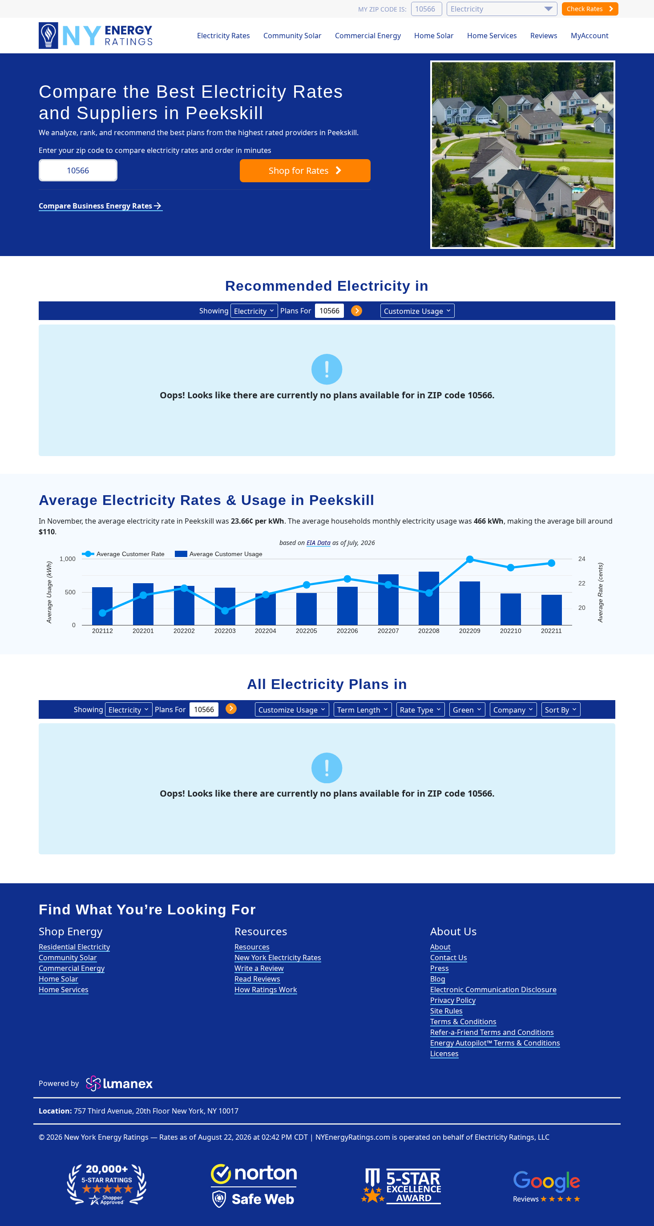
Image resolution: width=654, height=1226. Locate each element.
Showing (214, 311)
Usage (413, 311)
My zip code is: (382, 9)
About (440, 947)
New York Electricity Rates (277, 957)
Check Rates (586, 8)
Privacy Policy (453, 1000)
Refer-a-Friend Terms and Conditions (492, 1032)
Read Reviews (257, 979)
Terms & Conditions (463, 1021)
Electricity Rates (223, 35)
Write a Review (259, 968)
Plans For (295, 311)
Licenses (444, 1053)
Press (439, 968)
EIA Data (319, 542)
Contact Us (448, 957)
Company (509, 710)
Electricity (250, 311)
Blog (437, 979)
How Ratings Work (265, 989)
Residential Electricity (74, 947)
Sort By (557, 710)
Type (416, 710)
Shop (299, 170)
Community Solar (292, 35)
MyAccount (590, 35)
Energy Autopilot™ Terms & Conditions (495, 1043)
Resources (252, 947)
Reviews (543, 35)
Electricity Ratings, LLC (512, 1137)
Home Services (492, 35)
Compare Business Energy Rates (101, 205)
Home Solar (434, 35)
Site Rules (446, 1011)
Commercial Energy (368, 35)
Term (358, 710)
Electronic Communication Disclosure (493, 989)
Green (463, 710)
